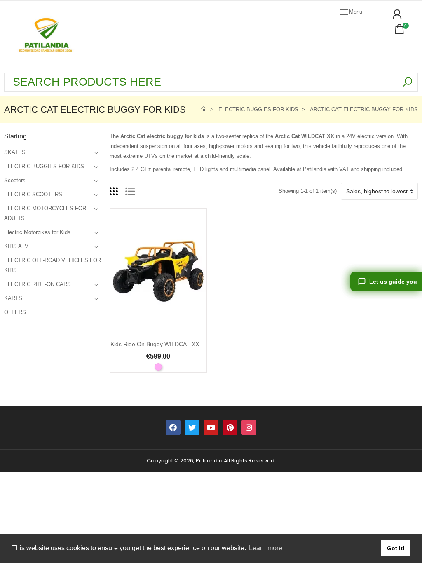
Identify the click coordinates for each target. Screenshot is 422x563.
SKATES (15, 152)
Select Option (158, 329)
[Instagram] (248, 427)
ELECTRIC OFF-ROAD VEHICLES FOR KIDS (52, 265)
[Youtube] (211, 427)
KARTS (13, 298)
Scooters (15, 180)
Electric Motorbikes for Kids (37, 232)
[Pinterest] (230, 427)
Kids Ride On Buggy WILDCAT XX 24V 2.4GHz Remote (182, 344)
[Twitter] (192, 427)
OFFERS (15, 312)
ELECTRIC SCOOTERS (33, 194)
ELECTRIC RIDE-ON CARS (37, 284)
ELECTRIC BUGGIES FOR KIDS (44, 166)
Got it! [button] (396, 548)
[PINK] (158, 367)
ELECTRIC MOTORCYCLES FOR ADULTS (45, 213)
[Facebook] (173, 427)
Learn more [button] (265, 547)
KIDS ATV (16, 246)
